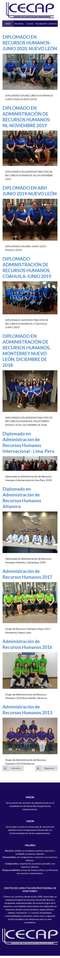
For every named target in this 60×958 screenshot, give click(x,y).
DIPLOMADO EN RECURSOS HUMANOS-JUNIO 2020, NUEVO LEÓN (30, 42)
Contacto (52, 23)
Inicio (8, 23)
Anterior (16, 768)
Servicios (18, 23)
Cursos (30, 23)
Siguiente (49, 768)
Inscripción (41, 23)
